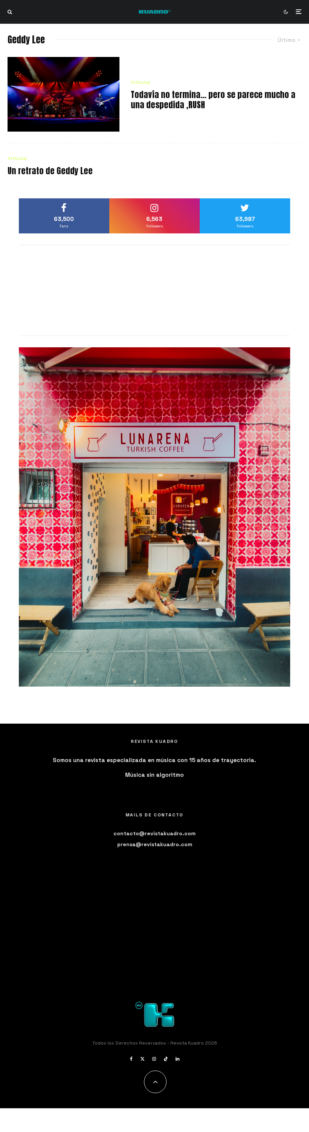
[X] (142, 1059)
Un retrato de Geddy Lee (50, 171)
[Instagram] (154, 1059)
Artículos (140, 82)
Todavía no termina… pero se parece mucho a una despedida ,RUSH (213, 100)
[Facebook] (131, 1059)
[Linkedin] (177, 1059)
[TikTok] (166, 1059)
